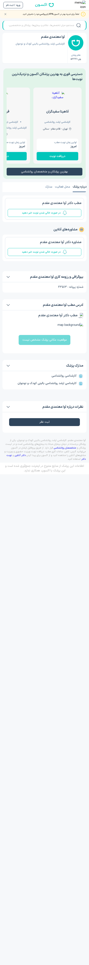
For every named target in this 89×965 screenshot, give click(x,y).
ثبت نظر (45, 422)
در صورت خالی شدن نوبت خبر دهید (41, 213)
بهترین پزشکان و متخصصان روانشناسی (44, 171)
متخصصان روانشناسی (65, 448)
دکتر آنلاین (20, 455)
